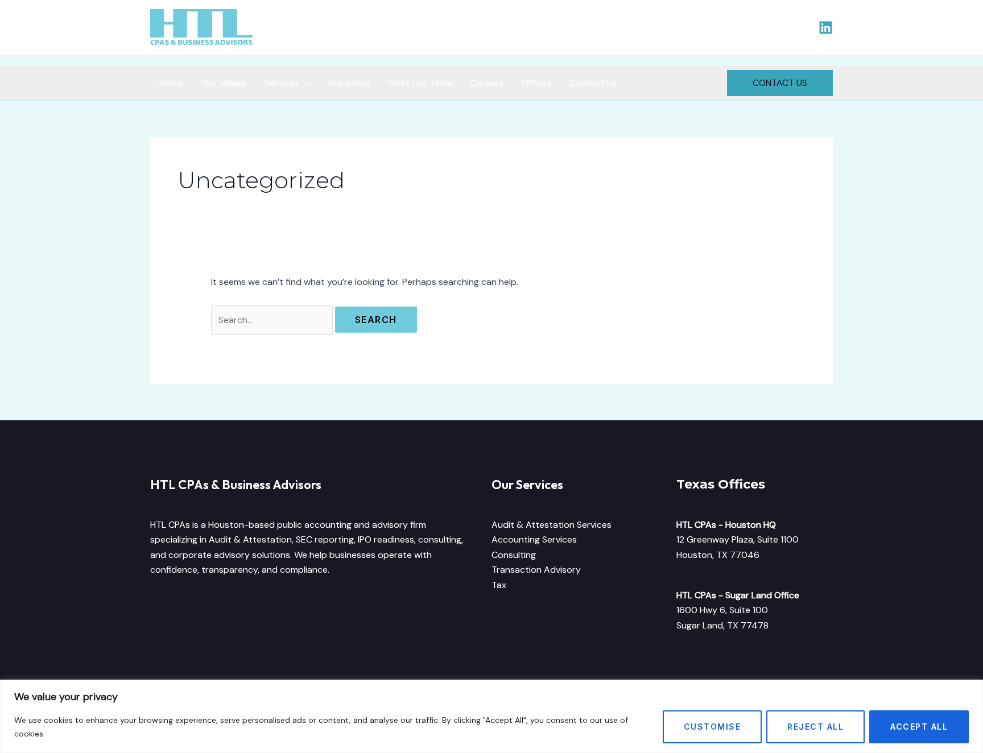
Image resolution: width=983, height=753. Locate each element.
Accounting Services (534, 539)
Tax (498, 585)
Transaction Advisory (536, 570)
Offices (536, 83)
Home (171, 83)
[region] (491, 716)
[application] (305, 83)
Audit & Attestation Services (551, 525)
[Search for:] (273, 320)
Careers (486, 83)
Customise (712, 726)
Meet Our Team (420, 83)
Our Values (223, 83)
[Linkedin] (826, 27)
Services (282, 83)
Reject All (815, 726)
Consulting (513, 555)
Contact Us (593, 83)
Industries (349, 83)
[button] (780, 83)
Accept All (919, 726)
